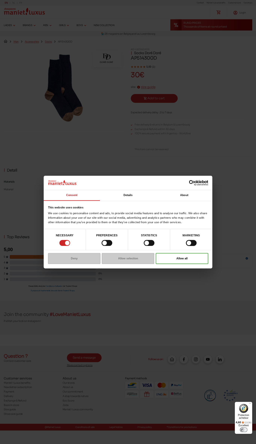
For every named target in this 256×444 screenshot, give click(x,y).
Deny (74, 258)
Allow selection (128, 258)
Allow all (182, 258)
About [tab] (184, 195)
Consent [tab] (71, 195)
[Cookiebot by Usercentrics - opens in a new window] (191, 183)
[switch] (107, 243)
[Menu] (250, 404)
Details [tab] (128, 195)
